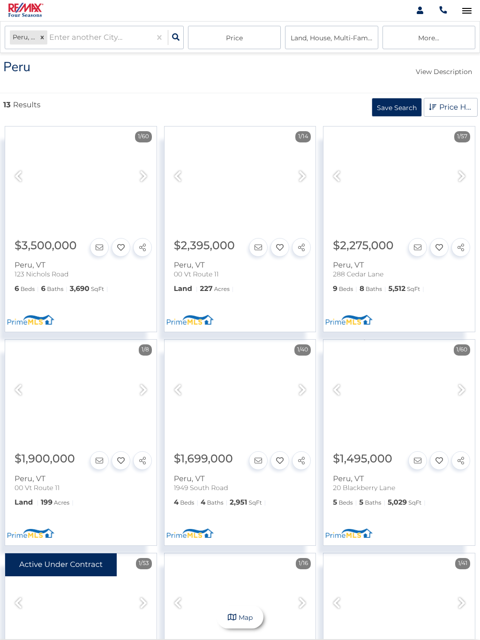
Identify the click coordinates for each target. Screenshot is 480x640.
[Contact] (99, 247)
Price (234, 38)
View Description (444, 71)
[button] (42, 37)
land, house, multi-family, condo (334, 38)
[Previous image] (18, 176)
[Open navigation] (466, 11)
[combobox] (50, 38)
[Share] (142, 247)
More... (428, 38)
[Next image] (143, 176)
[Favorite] (121, 247)
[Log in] (419, 10)
